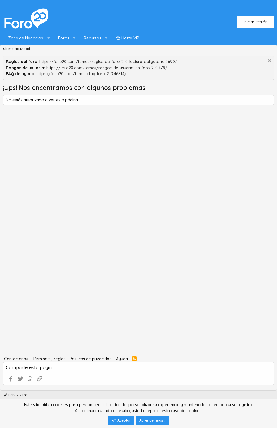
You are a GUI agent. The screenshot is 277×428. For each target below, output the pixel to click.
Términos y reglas (48, 358)
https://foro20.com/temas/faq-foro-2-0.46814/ (82, 73)
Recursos (92, 38)
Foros (63, 38)
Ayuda (122, 358)
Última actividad (16, 48)
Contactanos (16, 358)
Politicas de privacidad (91, 358)
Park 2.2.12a (17, 395)
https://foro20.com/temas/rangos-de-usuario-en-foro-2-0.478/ (106, 67)
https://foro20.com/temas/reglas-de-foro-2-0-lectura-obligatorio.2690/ (108, 61)
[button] (28, 38)
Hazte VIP (129, 38)
